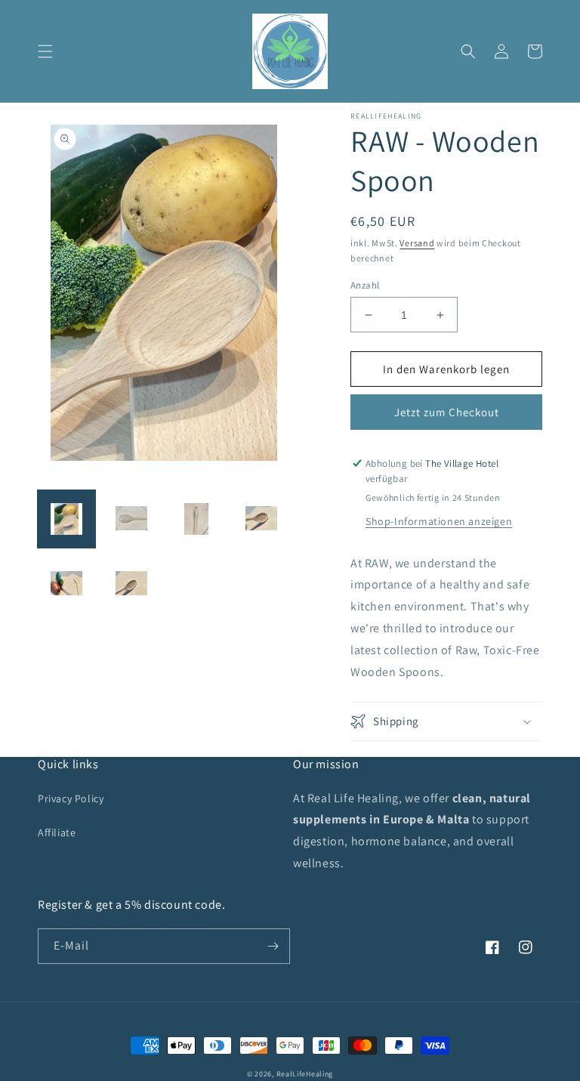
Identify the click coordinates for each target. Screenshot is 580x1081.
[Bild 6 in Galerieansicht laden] (131, 584)
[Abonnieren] (272, 946)
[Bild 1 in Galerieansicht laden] (66, 519)
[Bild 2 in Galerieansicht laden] (131, 519)
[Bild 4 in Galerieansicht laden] (261, 519)
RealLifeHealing (305, 1074)
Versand (417, 243)
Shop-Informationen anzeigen (439, 521)
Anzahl (364, 285)
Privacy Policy (70, 798)
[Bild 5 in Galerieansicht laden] (66, 584)
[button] (45, 51)
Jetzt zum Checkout (446, 412)
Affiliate (57, 832)
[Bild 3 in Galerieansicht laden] (196, 519)
